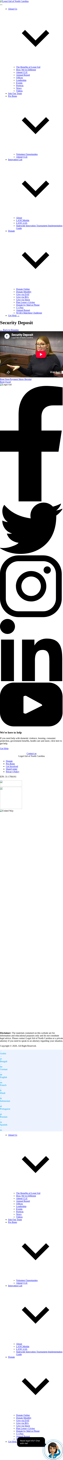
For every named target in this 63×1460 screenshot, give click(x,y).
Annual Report (23, 75)
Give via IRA (22, 297)
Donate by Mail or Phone (28, 305)
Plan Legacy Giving (25, 302)
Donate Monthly (23, 292)
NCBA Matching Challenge (29, 313)
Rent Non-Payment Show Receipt (16, 379)
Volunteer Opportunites (27, 154)
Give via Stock (23, 299)
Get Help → (13, 315)
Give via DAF (22, 294)
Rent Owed (5, 382)
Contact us (31, 753)
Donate (9, 761)
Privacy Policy (12, 771)
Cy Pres (19, 307)
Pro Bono (10, 763)
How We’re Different (26, 69)
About (19, 217)
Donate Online (23, 289)
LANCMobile (22, 220)
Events (19, 83)
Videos (19, 91)
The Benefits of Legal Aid (28, 67)
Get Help (4, 748)
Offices (19, 77)
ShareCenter (11, 769)
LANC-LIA (21, 223)
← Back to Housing (9, 330)
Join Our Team (15, 93)
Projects (19, 85)
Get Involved (12, 766)
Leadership (21, 80)
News (19, 88)
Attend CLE (22, 72)
